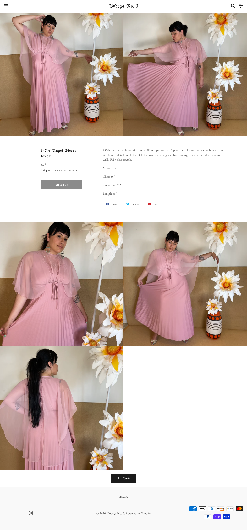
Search (123, 497)
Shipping (46, 170)
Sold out (62, 184)
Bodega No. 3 (123, 6)
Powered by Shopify (138, 513)
